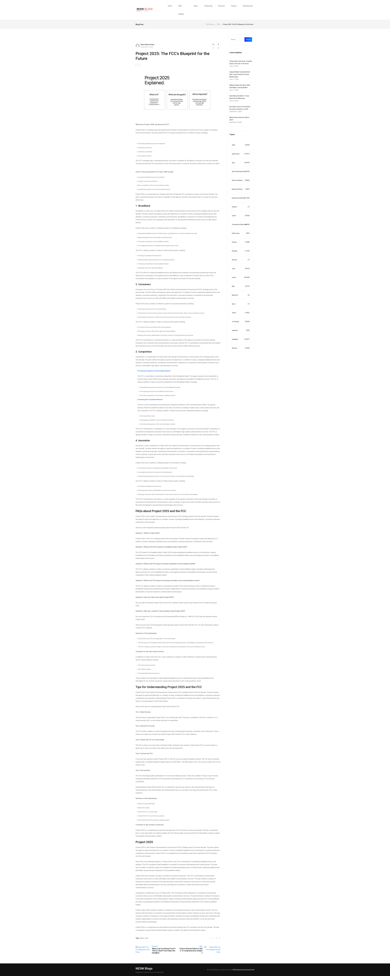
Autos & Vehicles (241, 180)
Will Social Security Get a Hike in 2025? (239, 119)
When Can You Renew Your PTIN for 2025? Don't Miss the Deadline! (164, 950)
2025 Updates (181, 10)
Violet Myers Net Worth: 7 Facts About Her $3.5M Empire (239, 97)
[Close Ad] (195, 974)
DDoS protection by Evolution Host (243, 970)
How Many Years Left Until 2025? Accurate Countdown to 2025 (239, 108)
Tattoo (241, 313)
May (241, 286)
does (146, 938)
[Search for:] (238, 39)
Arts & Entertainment (241, 171)
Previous (155, 946)
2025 (241, 145)
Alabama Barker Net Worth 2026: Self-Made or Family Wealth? (239, 86)
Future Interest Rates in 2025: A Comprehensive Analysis (191, 950)
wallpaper (241, 339)
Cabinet (241, 207)
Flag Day (241, 251)
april (241, 162)
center (241, 215)
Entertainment (248, 6)
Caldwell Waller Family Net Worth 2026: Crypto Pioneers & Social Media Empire (239, 74)
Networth (241, 295)
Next (201, 946)
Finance (234, 6)
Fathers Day (241, 233)
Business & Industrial (241, 198)
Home (170, 6)
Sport (241, 304)
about (142, 938)
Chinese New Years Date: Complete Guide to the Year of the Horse (240, 62)
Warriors (241, 348)
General (241, 260)
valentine (241, 330)
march (241, 277)
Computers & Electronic (241, 224)
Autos (196, 6)
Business (222, 6)
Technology (208, 6)
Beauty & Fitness (241, 189)
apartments (241, 154)
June (241, 268)
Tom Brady (241, 321)
